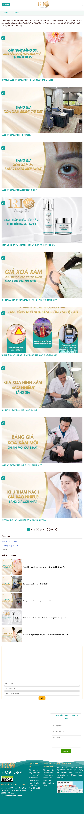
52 (51, 529)
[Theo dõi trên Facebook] (3, 772)
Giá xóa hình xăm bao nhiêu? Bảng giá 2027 (19, 410)
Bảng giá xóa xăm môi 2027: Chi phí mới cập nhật (22, 465)
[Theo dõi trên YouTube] (21, 772)
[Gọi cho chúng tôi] (14, 772)
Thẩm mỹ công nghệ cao (10, 546)
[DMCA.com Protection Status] (14, 779)
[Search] (81, 5)
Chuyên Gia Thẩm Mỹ (9, 542)
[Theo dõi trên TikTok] (10, 772)
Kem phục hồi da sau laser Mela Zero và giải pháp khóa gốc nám (28, 245)
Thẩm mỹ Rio (6, 13)
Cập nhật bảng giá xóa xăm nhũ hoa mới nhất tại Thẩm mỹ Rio (27, 80)
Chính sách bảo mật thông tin (48, 775)
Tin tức (4, 550)
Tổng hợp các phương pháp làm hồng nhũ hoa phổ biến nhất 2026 (29, 355)
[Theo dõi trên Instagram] (6, 772)
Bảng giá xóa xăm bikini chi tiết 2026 (16, 135)
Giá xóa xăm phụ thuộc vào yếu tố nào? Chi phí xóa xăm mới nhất (29, 300)
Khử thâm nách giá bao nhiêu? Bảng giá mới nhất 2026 (24, 520)
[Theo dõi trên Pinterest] (17, 772)
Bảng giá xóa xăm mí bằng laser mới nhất (19, 190)
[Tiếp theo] (55, 529)
